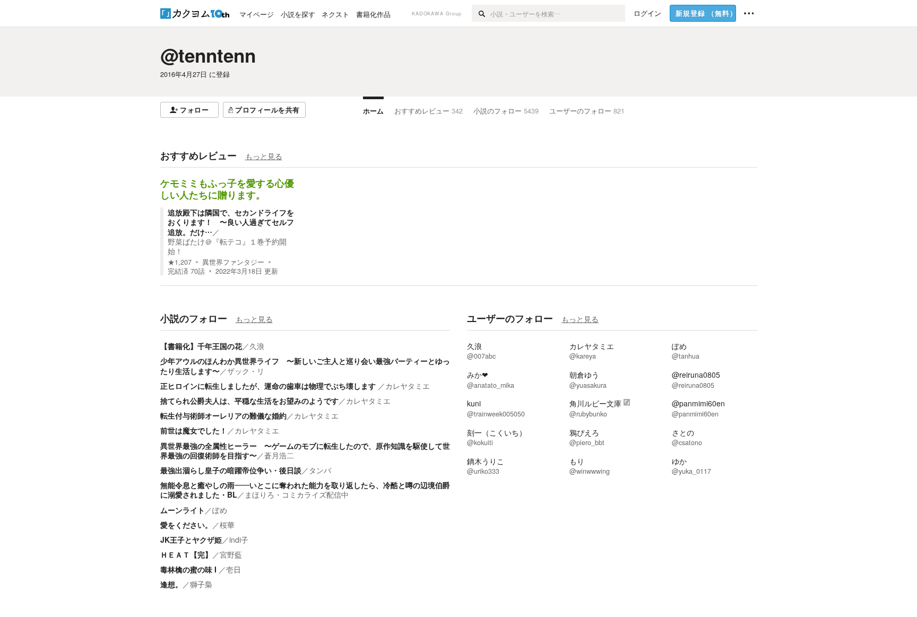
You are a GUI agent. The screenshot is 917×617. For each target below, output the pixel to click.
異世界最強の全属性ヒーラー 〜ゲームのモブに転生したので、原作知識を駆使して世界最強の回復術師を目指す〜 (305, 450)
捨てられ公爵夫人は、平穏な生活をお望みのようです (249, 400)
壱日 (233, 569)
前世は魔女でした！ (193, 430)
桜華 (227, 524)
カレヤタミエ (407, 385)
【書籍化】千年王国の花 (201, 346)
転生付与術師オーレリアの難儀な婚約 (223, 415)
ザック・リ (245, 371)
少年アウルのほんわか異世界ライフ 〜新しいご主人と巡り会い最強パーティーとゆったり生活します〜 (305, 365)
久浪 (256, 346)
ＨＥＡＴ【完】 (186, 554)
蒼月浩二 (279, 455)
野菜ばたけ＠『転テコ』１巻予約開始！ (227, 246)
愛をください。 (186, 524)
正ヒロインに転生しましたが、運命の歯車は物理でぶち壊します (269, 385)
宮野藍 (231, 554)
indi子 (238, 539)
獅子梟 (201, 584)
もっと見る (263, 156)
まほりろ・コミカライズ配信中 (297, 494)
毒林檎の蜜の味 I (189, 569)
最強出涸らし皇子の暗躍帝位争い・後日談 (230, 470)
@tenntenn (208, 55)
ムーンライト (182, 510)
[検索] (481, 13)
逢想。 (171, 584)
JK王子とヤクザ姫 (191, 539)
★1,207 (180, 262)
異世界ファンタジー (233, 262)
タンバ (320, 470)
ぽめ (219, 510)
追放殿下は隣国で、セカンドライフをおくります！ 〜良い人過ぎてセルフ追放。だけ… (231, 222)
